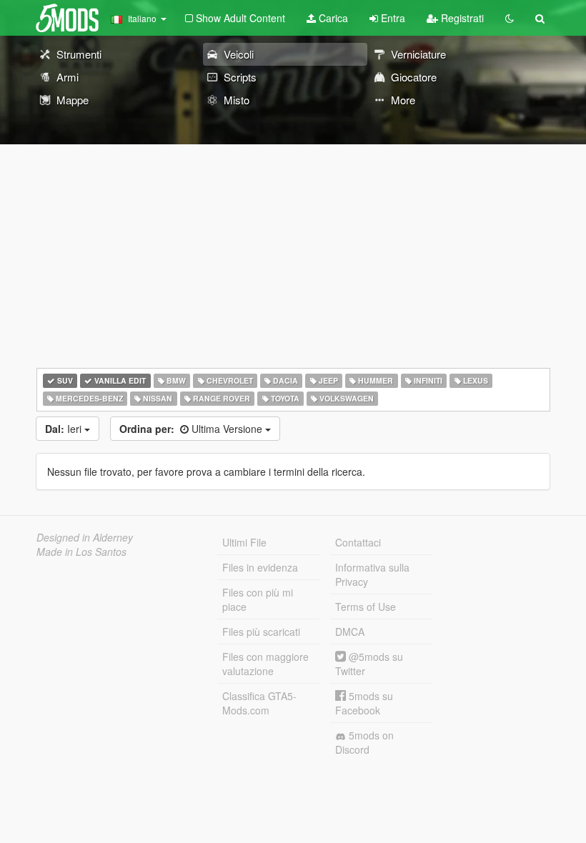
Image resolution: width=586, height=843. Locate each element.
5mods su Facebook (364, 703)
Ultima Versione (192, 429)
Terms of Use (365, 606)
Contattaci (358, 542)
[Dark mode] (510, 18)
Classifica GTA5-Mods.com (259, 703)
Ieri (64, 429)
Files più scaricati (261, 631)
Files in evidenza (260, 567)
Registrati (461, 18)
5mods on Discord (364, 742)
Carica (332, 18)
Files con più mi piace (257, 599)
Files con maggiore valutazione (265, 663)
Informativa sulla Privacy (372, 574)
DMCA (349, 631)
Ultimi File (244, 542)
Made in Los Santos (81, 551)
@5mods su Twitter (369, 663)
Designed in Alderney (84, 537)
